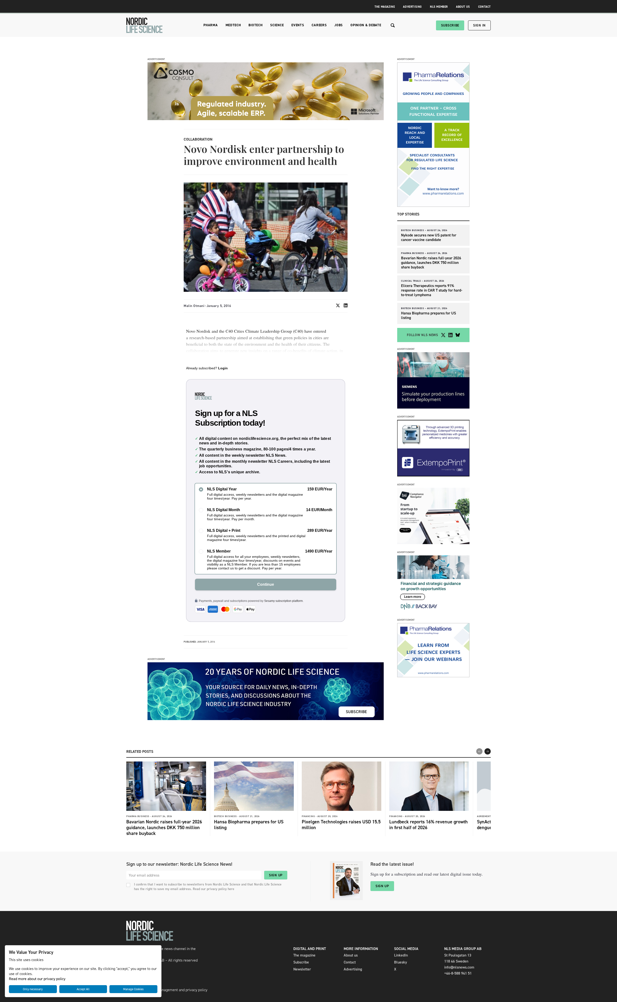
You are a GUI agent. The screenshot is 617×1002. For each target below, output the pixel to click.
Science (277, 25)
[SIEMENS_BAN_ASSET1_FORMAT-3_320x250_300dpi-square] (433, 407)
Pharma (210, 25)
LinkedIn (401, 955)
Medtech (233, 25)
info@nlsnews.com (459, 967)
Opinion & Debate (365, 25)
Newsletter (302, 969)
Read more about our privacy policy (37, 978)
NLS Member (439, 7)
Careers (319, 25)
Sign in (479, 25)
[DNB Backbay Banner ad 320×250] (433, 610)
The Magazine (385, 7)
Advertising (412, 7)
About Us (463, 7)
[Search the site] (393, 25)
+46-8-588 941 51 (458, 973)
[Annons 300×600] (433, 205)
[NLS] (144, 25)
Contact (484, 7)
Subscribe (450, 25)
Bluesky (400, 962)
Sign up (275, 875)
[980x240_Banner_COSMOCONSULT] (266, 118)
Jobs (338, 25)
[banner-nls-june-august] (266, 718)
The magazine (304, 955)
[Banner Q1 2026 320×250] (433, 475)
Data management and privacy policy (177, 989)
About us (351, 955)
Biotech (255, 25)
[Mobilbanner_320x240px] (433, 675)
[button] (487, 751)
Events (297, 25)
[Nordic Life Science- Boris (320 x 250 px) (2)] (433, 542)
